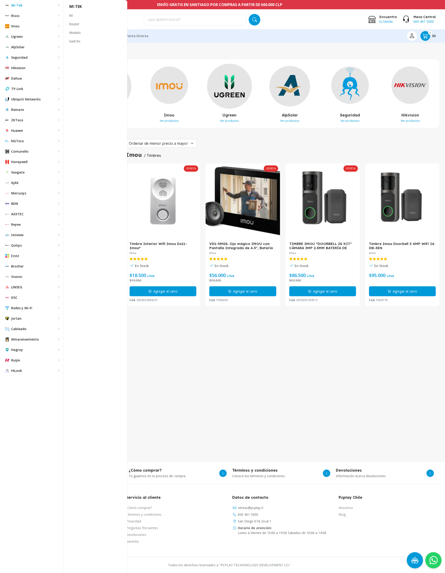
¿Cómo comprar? (139, 507)
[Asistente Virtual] (414, 561)
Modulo (75, 32)
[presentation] (442, 94)
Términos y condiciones (144, 514)
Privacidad (133, 521)
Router (74, 24)
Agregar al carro (165, 291)
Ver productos (169, 121)
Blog (342, 514)
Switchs (74, 41)
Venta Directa (137, 36)
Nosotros (346, 507)
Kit (71, 15)
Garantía (132, 541)
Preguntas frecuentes (142, 528)
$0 (432, 34)
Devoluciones (136, 534)
